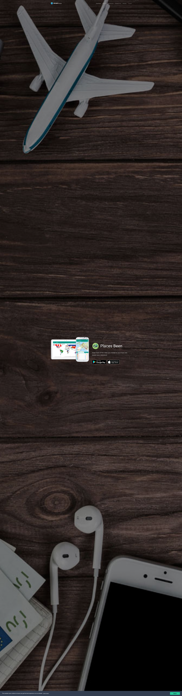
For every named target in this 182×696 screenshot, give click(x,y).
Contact (130, 3)
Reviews (124, 3)
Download (98, 3)
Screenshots (118, 3)
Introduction (110, 3)
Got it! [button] (175, 693)
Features (104, 3)
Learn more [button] (46, 693)
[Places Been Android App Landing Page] (56, 3)
